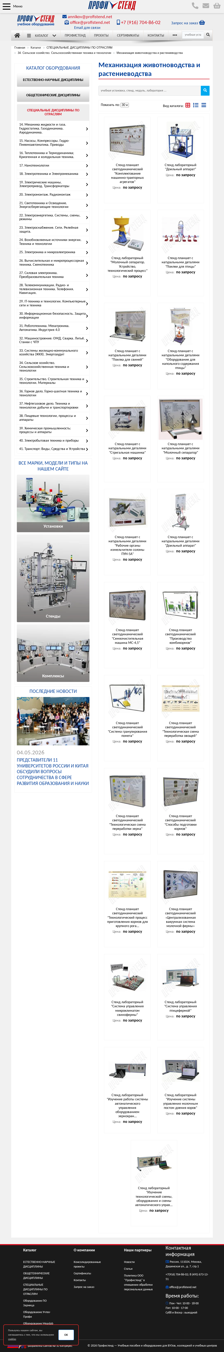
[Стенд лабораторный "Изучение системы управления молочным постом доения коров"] (181, 1070)
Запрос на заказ (84, 1287)
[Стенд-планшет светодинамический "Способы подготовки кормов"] (181, 791)
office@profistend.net (90, 23)
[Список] (203, 106)
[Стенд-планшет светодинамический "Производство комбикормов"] (181, 605)
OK (66, 1335)
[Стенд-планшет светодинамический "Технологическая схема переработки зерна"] (127, 791)
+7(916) (171, 1274)
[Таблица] (196, 106)
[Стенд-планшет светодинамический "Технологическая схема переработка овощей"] (181, 698)
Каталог (41, 36)
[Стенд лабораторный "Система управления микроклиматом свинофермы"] (127, 977)
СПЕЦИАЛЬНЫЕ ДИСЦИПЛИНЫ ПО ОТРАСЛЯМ (35, 1289)
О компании (84, 1250)
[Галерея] (188, 106)
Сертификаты (128, 35)
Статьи (128, 1269)
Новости (129, 1262)
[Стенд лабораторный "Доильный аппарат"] (181, 140)
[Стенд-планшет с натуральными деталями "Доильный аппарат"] (181, 512)
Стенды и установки (45, 455)
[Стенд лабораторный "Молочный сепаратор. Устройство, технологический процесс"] (127, 233)
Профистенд (75, 35)
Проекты (101, 35)
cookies (12, 1339)
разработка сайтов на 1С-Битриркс (49, 1346)
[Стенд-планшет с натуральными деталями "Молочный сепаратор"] (181, 419)
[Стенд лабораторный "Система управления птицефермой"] (181, 977)
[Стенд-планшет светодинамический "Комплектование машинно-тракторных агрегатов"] (127, 140)
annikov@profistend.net (90, 17)
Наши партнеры (138, 1250)
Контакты (156, 35)
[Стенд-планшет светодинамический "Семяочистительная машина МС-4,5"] (127, 605)
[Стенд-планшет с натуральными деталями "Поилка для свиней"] (127, 326)
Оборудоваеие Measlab (38, 1323)
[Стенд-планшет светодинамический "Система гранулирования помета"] (127, 698)
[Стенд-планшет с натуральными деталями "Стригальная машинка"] (127, 419)
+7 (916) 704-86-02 (140, 22)
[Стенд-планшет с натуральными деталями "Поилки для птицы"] (181, 233)
